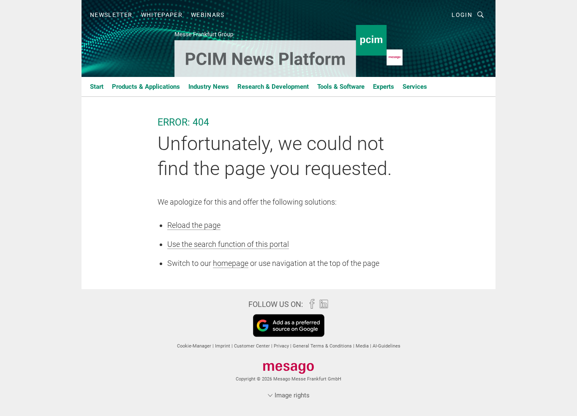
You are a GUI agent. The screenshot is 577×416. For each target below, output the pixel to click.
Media (363, 346)
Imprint (223, 346)
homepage (230, 263)
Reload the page (193, 225)
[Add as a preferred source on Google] (288, 325)
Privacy (282, 346)
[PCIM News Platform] (96, 86)
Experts (383, 86)
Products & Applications (146, 86)
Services (415, 86)
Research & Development (273, 86)
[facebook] (309, 304)
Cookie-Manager (194, 346)
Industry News (208, 86)
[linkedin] (321, 304)
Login (462, 14)
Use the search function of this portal (228, 244)
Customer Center (252, 346)
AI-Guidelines (386, 346)
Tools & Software (341, 86)
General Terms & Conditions (323, 346)
